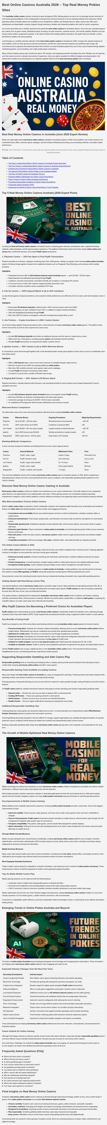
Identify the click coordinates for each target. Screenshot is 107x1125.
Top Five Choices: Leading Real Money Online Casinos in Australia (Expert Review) (39, 166)
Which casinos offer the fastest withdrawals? (20, 1073)
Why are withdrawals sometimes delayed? (19, 1075)
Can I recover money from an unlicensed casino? (22, 1064)
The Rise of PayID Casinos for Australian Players (26, 174)
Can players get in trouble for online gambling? (21, 1070)
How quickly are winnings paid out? (17, 1078)
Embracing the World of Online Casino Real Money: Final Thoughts (33, 187)
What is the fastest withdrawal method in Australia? (22, 1083)
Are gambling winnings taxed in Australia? (19, 1067)
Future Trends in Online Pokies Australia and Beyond (28, 179)
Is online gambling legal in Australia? (17, 1062)
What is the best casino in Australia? (17, 1056)
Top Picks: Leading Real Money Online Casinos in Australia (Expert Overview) (37, 163)
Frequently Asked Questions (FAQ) (21, 185)
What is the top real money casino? (17, 1059)
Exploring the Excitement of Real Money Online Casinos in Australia (33, 169)
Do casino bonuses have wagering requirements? (22, 1081)
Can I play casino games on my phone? (18, 1086)
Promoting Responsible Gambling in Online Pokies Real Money (31, 182)
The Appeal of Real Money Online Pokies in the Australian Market (32, 171)
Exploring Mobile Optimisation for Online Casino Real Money (30, 177)
